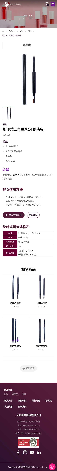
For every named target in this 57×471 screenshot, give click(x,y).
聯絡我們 (22, 406)
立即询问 (33, 215)
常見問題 (8, 406)
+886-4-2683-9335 (31, 425)
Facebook (18, 452)
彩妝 (21, 31)
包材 (24, 394)
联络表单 (52, 466)
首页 (3, 31)
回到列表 (30, 368)
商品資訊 (12, 31)
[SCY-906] (28, 79)
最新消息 (36, 400)
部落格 (49, 400)
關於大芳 (8, 400)
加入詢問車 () (15, 215)
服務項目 (22, 400)
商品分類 (27, 45)
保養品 (15, 394)
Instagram (25, 452)
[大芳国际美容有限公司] (13, 4)
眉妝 (29, 31)
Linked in (39, 452)
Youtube (32, 452)
